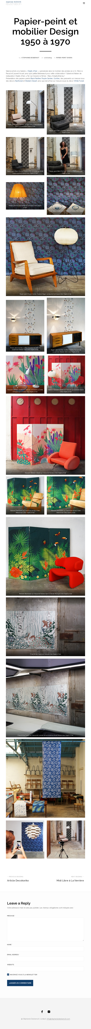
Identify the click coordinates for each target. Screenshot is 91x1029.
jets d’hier (33, 71)
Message (11, 916)
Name (9, 944)
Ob (28, 71)
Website (10, 965)
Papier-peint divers (64, 58)
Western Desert (31, 81)
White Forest (79, 81)
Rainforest (19, 81)
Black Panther (36, 78)
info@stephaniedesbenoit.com (58, 1019)
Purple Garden (47, 78)
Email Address (13, 954)
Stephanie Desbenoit (30, 58)
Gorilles (57, 78)
